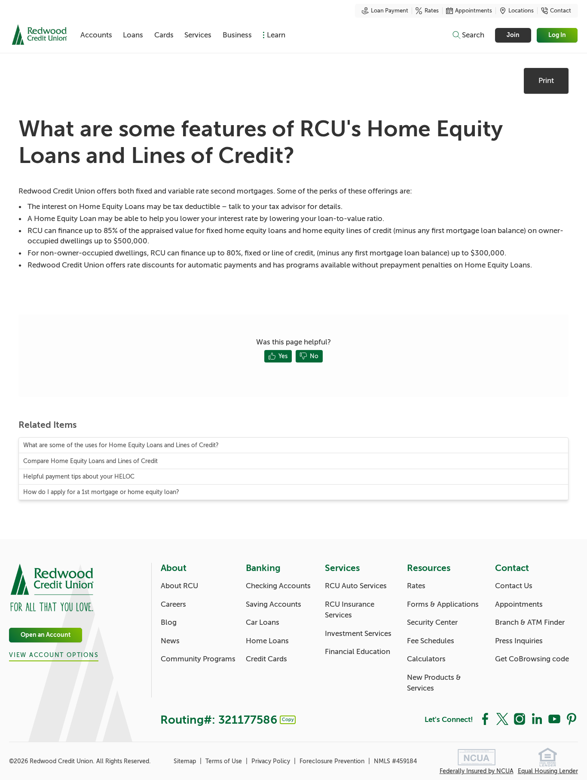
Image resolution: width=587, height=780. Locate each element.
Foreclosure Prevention (333, 761)
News (170, 641)
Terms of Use (224, 761)
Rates (432, 11)
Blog (169, 622)
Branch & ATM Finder (530, 622)
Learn (276, 35)
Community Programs (198, 659)
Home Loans (267, 641)
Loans (133, 35)
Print (546, 81)
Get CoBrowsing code (532, 659)
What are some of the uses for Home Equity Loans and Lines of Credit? (121, 445)
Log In (557, 35)
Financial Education (357, 652)
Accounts (96, 35)
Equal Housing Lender (548, 771)
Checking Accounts (278, 586)
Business (237, 35)
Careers (173, 604)
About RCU (179, 586)
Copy (288, 719)
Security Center (432, 622)
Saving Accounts (273, 604)
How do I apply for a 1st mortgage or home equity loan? (101, 492)
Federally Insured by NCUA (477, 771)
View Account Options (53, 655)
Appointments (473, 11)
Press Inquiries (519, 641)
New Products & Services (434, 683)
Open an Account (45, 635)
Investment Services (358, 634)
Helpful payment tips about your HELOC (79, 476)
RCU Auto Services (356, 586)
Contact (560, 11)
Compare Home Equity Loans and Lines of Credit (90, 461)
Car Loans (262, 622)
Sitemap (186, 761)
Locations (521, 11)
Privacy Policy (271, 761)
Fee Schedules (430, 641)
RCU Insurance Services (349, 610)
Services (197, 35)
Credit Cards (266, 659)
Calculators (426, 659)
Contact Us (513, 586)
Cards (164, 35)
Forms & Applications (443, 604)
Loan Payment (389, 11)
